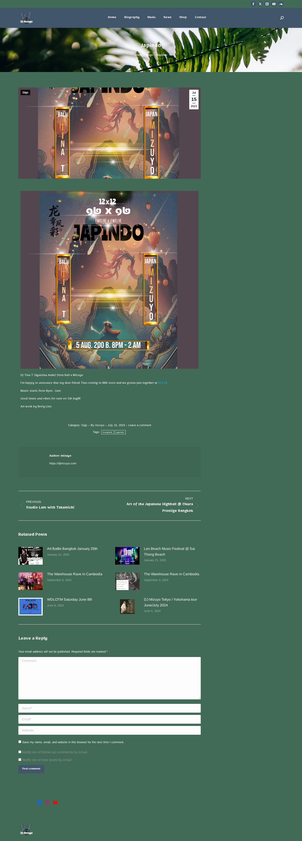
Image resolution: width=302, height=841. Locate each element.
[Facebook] (39, 802)
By (97, 425)
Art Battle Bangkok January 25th (72, 549)
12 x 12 (162, 383)
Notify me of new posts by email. (47, 760)
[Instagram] (47, 802)
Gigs (25, 92)
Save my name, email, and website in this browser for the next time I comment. (73, 742)
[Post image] (30, 556)
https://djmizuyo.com (62, 463)
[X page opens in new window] (260, 4)
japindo (120, 432)
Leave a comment (139, 425)
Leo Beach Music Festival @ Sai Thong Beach (169, 551)
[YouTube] (55, 802)
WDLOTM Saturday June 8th (69, 599)
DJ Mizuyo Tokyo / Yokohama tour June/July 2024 (170, 602)
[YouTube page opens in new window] (274, 4)
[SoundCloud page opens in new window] (281, 4)
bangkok (107, 432)
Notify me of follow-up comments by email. (55, 752)
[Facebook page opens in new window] (253, 4)
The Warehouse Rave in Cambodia (74, 574)
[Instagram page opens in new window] (267, 4)
